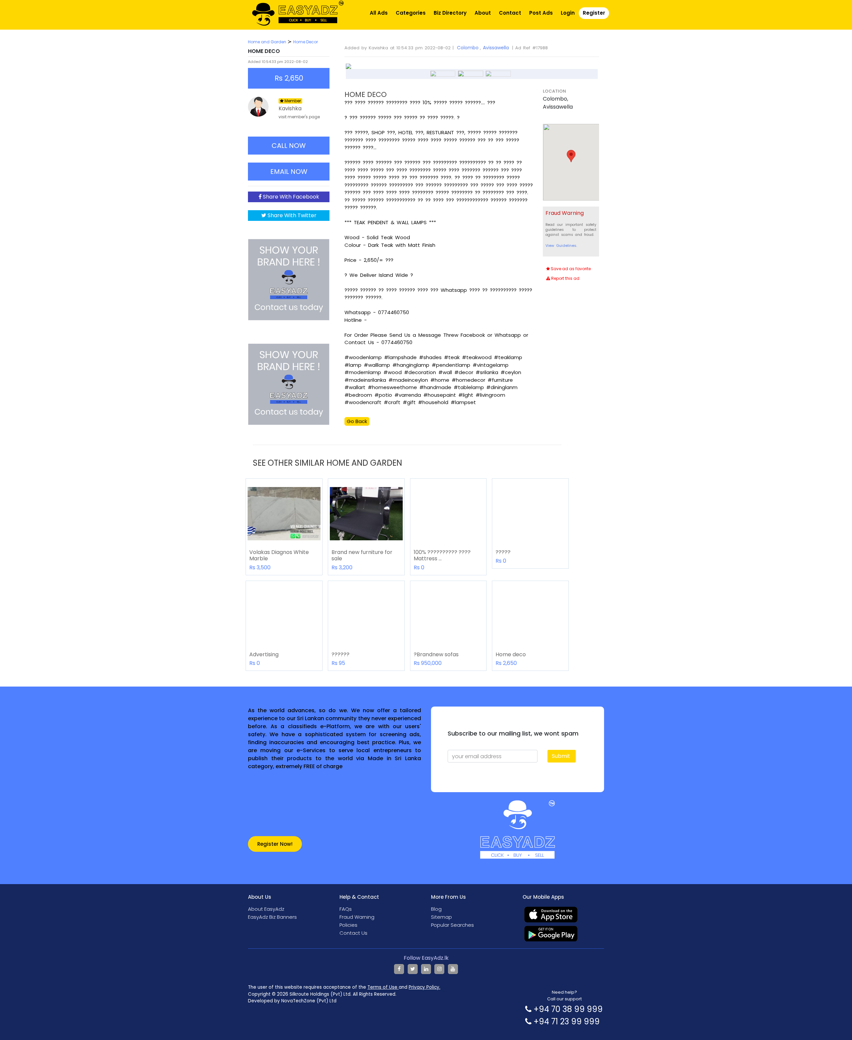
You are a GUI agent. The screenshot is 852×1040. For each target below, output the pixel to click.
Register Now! (275, 843)
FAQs (345, 908)
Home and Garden (267, 42)
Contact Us (353, 932)
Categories (411, 12)
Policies (348, 924)
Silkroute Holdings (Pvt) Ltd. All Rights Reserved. (343, 994)
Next (607, 70)
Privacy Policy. (424, 987)
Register (594, 12)
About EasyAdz (266, 908)
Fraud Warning (356, 916)
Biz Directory (450, 12)
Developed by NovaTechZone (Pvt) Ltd (292, 1001)
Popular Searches (452, 924)
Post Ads (541, 12)
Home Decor (305, 42)
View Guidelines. (561, 245)
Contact (510, 12)
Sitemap (441, 916)
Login (568, 12)
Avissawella (496, 47)
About (483, 12)
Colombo (468, 47)
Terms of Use (383, 987)
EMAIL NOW (289, 171)
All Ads (379, 12)
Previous (335, 70)
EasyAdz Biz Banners (272, 916)
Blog (436, 908)
